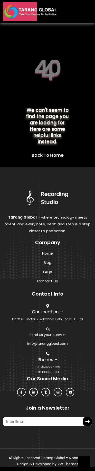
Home (47, 253)
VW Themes (67, 463)
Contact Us (47, 281)
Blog (47, 262)
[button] (52, 11)
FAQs (47, 271)
